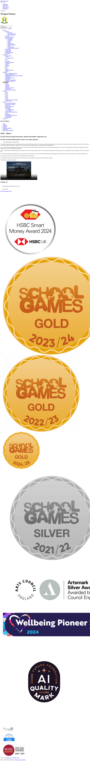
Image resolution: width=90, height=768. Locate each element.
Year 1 (6, 93)
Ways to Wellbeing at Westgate (11, 73)
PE (6, 67)
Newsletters (5, 8)
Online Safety (8, 76)
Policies (9, 42)
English (6, 56)
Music (6, 66)
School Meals (8, 108)
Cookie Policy (8, 51)
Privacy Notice (8, 50)
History (6, 64)
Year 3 (6, 95)
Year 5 (6, 97)
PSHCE (7, 71)
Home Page (5, 4)
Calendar (7, 84)
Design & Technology (9, 62)
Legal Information (7, 757)
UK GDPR (7, 53)
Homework (7, 105)
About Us (5, 30)
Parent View (5, 6)
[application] (45, 196)
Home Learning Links (9, 106)
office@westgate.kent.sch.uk (6, 191)
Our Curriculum (8, 55)
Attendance (10, 40)
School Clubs (8, 107)
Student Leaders (8, 100)
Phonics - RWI (11, 58)
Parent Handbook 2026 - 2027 (11, 115)
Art (6, 60)
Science (6, 69)
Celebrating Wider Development (11, 99)
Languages (7, 65)
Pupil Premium (11, 43)
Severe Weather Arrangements (11, 111)
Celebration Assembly (9, 87)
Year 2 (6, 94)
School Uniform (8, 110)
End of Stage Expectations (10, 103)
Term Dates (7, 85)
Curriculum (5, 54)
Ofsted (9, 41)
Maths (6, 59)
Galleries (7, 86)
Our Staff (7, 36)
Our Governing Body (9, 37)
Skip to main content (4, 1)
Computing (7, 61)
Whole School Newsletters (10, 89)
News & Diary (6, 82)
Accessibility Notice (15, 757)
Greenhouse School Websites (20, 759)
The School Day (8, 116)
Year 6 (6, 98)
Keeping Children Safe (9, 74)
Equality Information (9, 52)
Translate (9, 28)
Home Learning (6, 7)
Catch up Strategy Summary (13, 48)
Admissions (10, 39)
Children (4, 91)
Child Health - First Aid (10, 77)
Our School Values (11, 34)
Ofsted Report (5, 5)
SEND (9, 45)
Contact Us (5, 118)
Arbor (6, 113)
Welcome (7, 31)
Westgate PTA (8, 117)
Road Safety (7, 78)
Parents (4, 102)
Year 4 (6, 96)
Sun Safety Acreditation (10, 81)
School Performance (12, 44)
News (6, 83)
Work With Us (8, 49)
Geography (7, 63)
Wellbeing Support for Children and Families (14, 75)
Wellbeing (5, 72)
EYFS (6, 92)
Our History (10, 32)
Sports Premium (11, 47)
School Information (9, 38)
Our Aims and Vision (12, 33)
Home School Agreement (10, 104)
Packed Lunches (11, 109)
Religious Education (9, 70)
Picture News (8, 88)
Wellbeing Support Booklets (10, 80)
